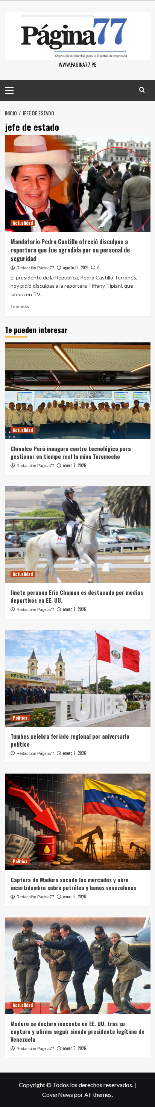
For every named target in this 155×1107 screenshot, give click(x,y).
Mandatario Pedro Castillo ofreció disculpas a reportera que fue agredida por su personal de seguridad (70, 250)
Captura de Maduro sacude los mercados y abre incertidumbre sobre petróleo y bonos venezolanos (73, 883)
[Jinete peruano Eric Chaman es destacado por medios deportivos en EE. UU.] (77, 534)
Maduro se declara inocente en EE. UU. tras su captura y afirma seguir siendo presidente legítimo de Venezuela (77, 1031)
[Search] (142, 89)
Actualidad (23, 223)
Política (20, 718)
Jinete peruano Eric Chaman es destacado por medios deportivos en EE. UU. (77, 596)
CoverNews (57, 1094)
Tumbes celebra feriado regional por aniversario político (70, 740)
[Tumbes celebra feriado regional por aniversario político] (77, 678)
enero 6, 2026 (74, 896)
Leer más (20, 306)
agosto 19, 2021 (75, 267)
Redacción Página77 (35, 268)
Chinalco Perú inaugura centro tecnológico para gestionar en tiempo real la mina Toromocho (71, 452)
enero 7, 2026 (74, 465)
